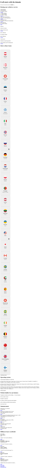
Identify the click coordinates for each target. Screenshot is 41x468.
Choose (1, 12)
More (1, 24)
